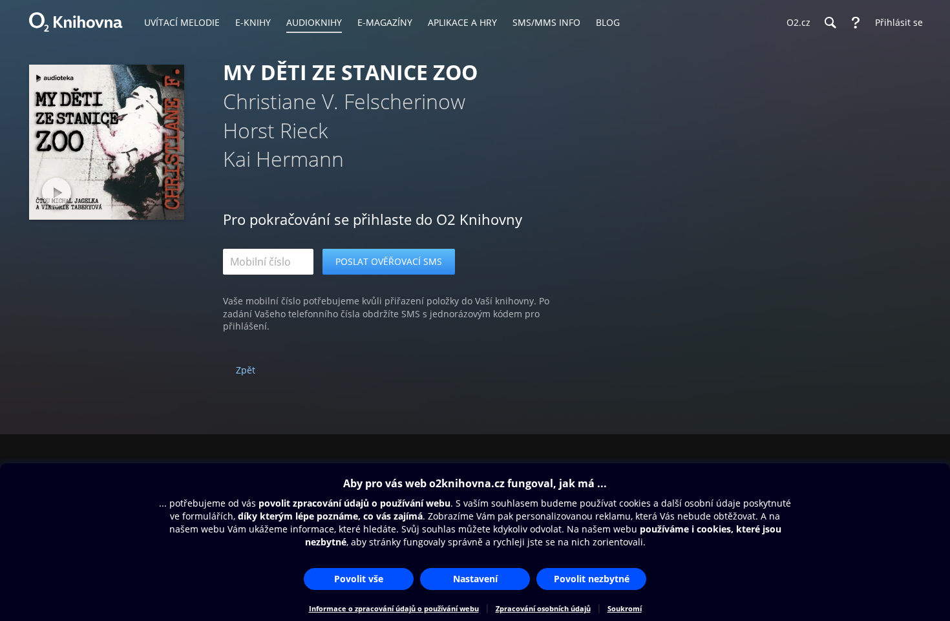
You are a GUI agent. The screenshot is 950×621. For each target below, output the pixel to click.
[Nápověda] (856, 22)
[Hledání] (830, 22)
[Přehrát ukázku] (56, 192)
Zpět (245, 370)
